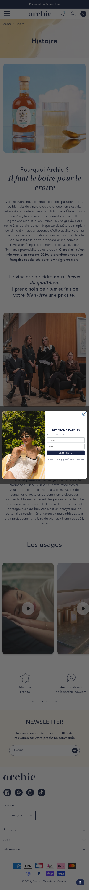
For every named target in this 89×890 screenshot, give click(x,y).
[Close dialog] (84, 414)
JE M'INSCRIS (65, 453)
